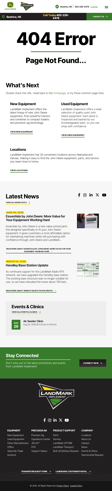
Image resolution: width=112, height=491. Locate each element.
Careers (85, 443)
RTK (33, 447)
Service (57, 439)
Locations (86, 435)
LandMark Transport (63, 447)
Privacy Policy (63, 485)
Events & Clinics (89, 450)
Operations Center (40, 439)
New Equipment (15, 435)
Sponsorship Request (92, 454)
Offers (10, 447)
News (84, 447)
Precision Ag (37, 435)
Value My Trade (15, 450)
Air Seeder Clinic (33, 321)
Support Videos (39, 450)
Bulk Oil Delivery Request (66, 450)
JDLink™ (35, 443)
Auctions (11, 454)
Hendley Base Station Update (27, 265)
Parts (55, 435)
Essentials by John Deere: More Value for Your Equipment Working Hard (35, 218)
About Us (86, 439)
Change (94, 6)
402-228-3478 (82, 6)
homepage (59, 93)
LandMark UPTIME (62, 443)
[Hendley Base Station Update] (88, 269)
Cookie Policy (76, 485)
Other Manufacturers (18, 443)
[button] (99, 16)
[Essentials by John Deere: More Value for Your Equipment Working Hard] (88, 220)
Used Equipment (15, 439)
